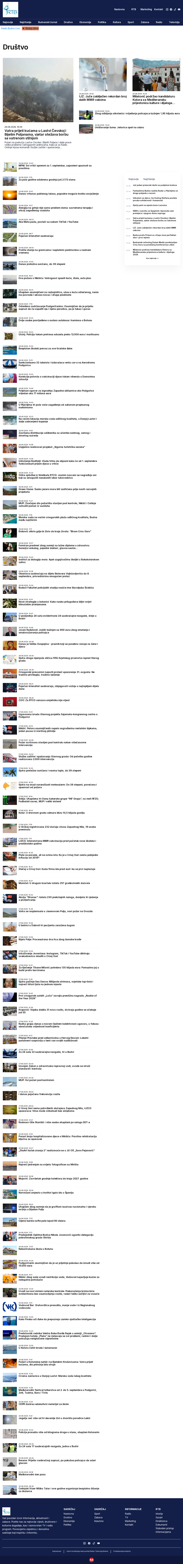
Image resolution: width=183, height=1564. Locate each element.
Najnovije (8, 22)
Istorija (159, 1513)
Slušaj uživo (31, 28)
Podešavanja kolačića (122, 1551)
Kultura (117, 22)
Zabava (145, 22)
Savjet (159, 1517)
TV (126, 1517)
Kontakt (158, 9)
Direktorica (161, 1521)
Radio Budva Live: (11, 28)
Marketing (146, 9)
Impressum (56, 1551)
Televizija (174, 22)
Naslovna (119, 9)
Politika (102, 22)
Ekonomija (85, 22)
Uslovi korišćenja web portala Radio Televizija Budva (87, 1551)
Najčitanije (25, 22)
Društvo (68, 22)
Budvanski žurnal (47, 22)
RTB (133, 9)
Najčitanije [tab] (149, 179)
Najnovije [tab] (134, 179)
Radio (159, 22)
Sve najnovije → (152, 258)
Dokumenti (161, 1524)
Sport (131, 22)
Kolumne (99, 1521)
